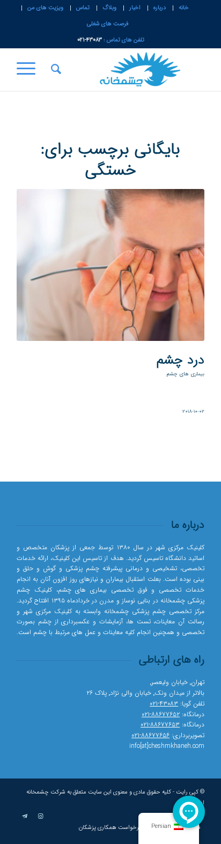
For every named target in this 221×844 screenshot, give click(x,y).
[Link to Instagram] (41, 817)
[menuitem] (183, 8)
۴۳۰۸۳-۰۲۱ (164, 704)
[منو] (29, 69)
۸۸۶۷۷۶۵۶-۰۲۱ (150, 735)
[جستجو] (54, 69)
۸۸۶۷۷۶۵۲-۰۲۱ (161, 714)
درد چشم (180, 360)
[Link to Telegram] (25, 817)
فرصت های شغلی (108, 23)
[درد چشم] (110, 265)
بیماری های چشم (185, 374)
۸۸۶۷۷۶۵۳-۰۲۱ (160, 724)
